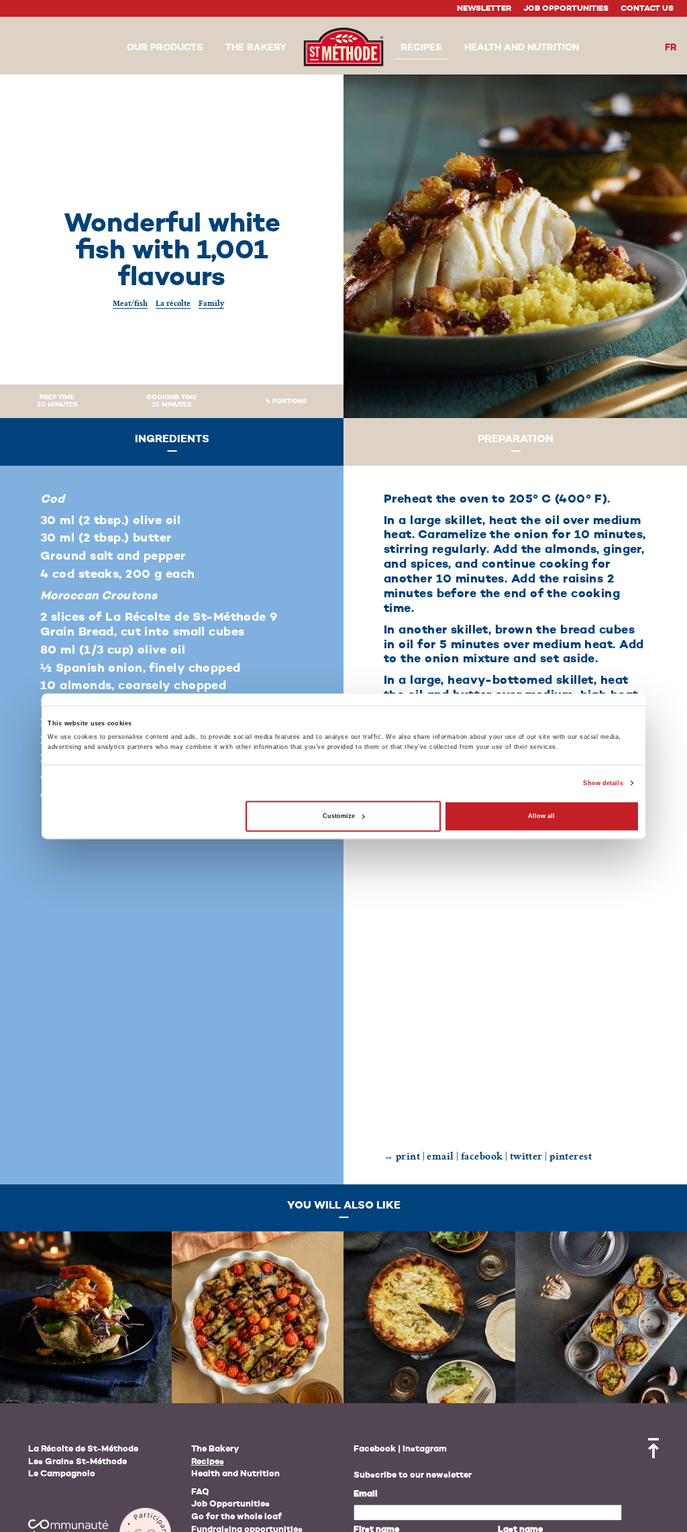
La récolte (173, 303)
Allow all (541, 816)
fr (671, 47)
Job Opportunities (566, 9)
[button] (164, 48)
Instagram (425, 1449)
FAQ (200, 1492)
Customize (339, 816)
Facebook (375, 1449)
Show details (603, 783)
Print (408, 1156)
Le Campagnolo (61, 1474)
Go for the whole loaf (236, 1517)
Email (366, 1494)
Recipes (207, 1462)
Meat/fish (130, 303)
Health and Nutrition (235, 1474)
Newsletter (484, 9)
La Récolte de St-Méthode (83, 1449)
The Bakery (215, 1449)
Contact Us (647, 9)
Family (211, 303)
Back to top (653, 1448)
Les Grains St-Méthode (77, 1462)
